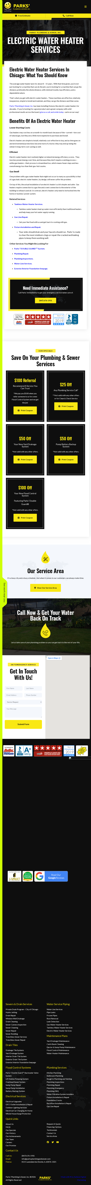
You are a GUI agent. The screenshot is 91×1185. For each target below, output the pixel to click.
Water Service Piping (58, 1004)
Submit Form (23, 724)
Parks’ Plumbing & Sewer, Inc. (21, 106)
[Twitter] (53, 1142)
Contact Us (12, 1150)
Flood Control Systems (18, 1067)
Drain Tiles (12, 1044)
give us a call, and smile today (52, 112)
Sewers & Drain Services (19, 1004)
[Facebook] (48, 1142)
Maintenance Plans (57, 1035)
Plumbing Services (57, 1067)
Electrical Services (16, 1096)
